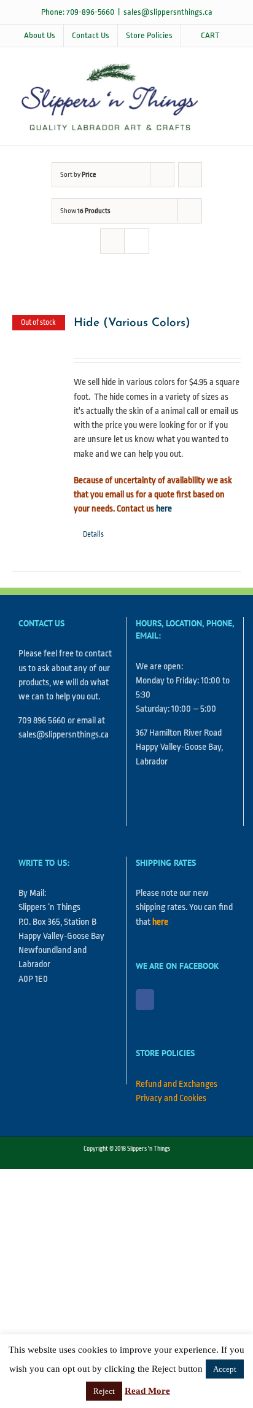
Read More (147, 1391)
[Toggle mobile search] (230, 78)
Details (93, 534)
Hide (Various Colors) (132, 323)
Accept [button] (224, 1369)
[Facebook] (145, 999)
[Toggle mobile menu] (230, 66)
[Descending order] (190, 174)
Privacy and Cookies (171, 1098)
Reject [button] (104, 1391)
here (164, 509)
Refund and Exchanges (176, 1084)
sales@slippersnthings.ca (167, 12)
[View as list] (137, 241)
